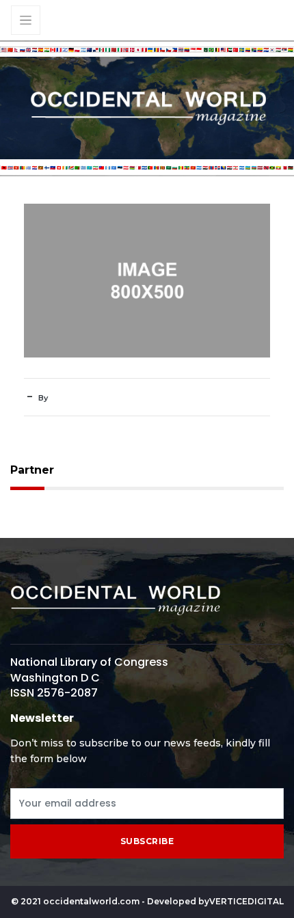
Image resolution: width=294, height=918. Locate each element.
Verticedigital (246, 901)
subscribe (147, 841)
